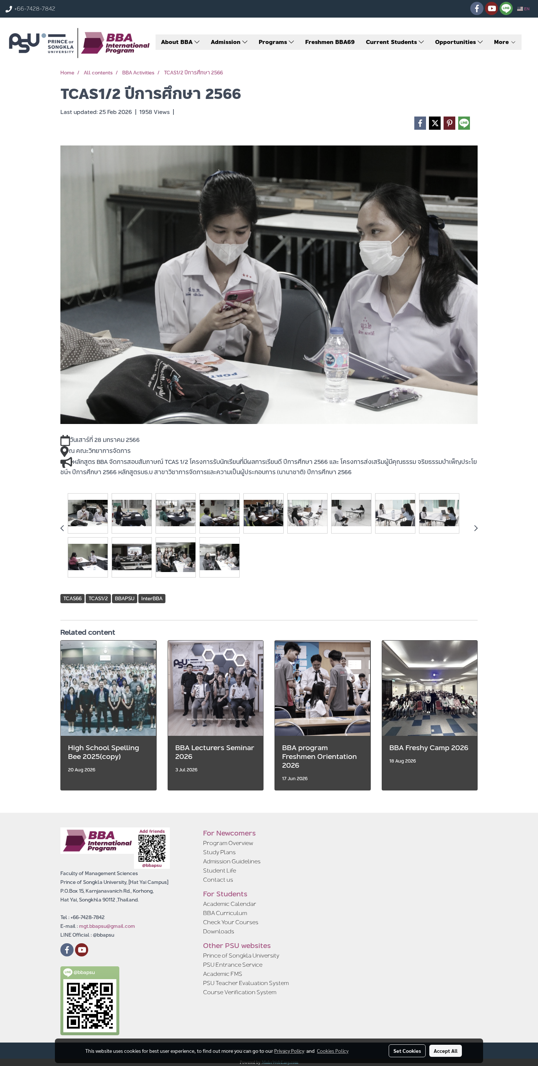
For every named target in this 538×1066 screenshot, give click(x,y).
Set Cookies (407, 1050)
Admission (226, 42)
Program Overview (228, 843)
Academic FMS (222, 973)
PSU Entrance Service (232, 964)
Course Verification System (239, 992)
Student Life (219, 870)
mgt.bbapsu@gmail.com (107, 926)
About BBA (177, 42)
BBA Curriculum (225, 913)
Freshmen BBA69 (330, 42)
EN (526, 8)
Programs (274, 42)
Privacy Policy (289, 1050)
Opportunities (456, 42)
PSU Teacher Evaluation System (246, 983)
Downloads (218, 931)
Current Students (392, 42)
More (502, 42)
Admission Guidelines (232, 861)
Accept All (445, 1050)
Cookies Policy (332, 1050)
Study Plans (219, 852)
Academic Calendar (229, 903)
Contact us (218, 879)
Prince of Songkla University (241, 955)
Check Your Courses (230, 922)
